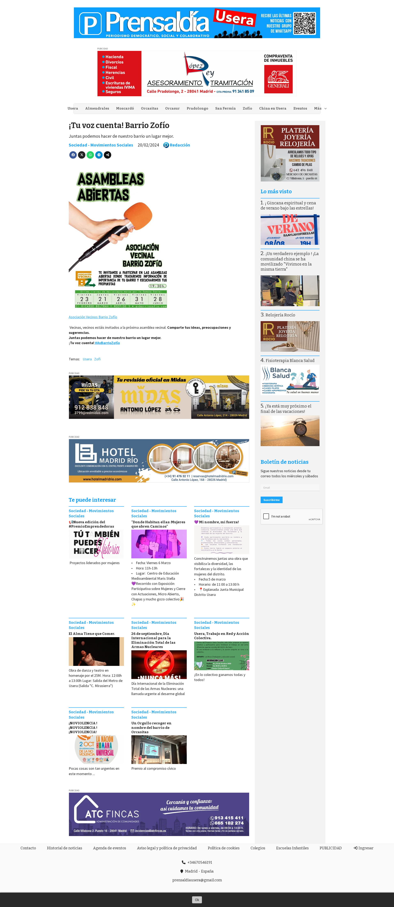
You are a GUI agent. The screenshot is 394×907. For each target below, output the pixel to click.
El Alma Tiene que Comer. (92, 634)
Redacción (180, 145)
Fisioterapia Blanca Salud (290, 360)
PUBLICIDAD (331, 848)
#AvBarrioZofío (107, 342)
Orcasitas (149, 108)
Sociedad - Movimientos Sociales (101, 145)
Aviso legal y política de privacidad (167, 848)
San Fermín (225, 108)
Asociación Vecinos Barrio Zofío (93, 317)
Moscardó (125, 108)
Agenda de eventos (109, 848)
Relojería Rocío (280, 315)
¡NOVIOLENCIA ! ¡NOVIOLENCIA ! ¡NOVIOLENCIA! (83, 727)
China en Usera (272, 108)
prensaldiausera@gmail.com (197, 880)
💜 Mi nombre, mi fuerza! (216, 522)
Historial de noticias (64, 848)
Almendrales (97, 108)
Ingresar (365, 848)
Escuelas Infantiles (292, 848)
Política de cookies (223, 848)
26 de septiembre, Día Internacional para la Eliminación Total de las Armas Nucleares (153, 640)
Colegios (258, 848)
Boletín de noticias (284, 462)
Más (318, 108)
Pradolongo (197, 108)
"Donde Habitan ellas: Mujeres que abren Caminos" (158, 524)
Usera (73, 108)
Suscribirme (271, 500)
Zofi (97, 359)
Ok (197, 899)
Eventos (300, 108)
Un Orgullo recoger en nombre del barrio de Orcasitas (151, 727)
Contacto (28, 848)
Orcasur (172, 108)
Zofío (247, 108)
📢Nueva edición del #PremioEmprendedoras (91, 524)
